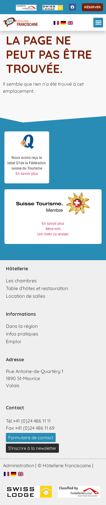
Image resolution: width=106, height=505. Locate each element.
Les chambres (21, 281)
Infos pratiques (22, 334)
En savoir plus (27, 174)
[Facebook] (72, 7)
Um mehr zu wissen (53, 234)
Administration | (19, 465)
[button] (98, 22)
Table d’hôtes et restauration (37, 288)
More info (53, 229)
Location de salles (25, 296)
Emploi (13, 341)
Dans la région (22, 326)
